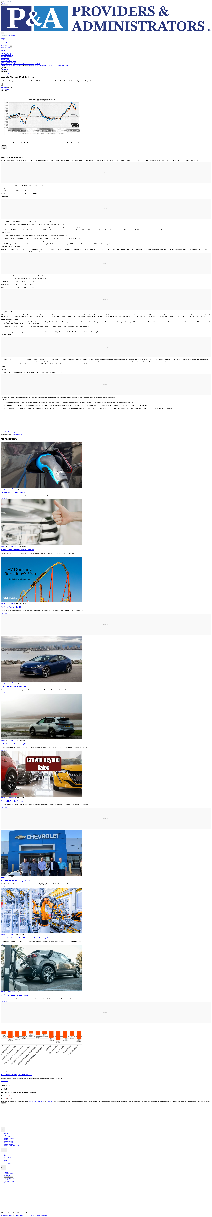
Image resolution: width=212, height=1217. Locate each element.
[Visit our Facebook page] (3, 1089)
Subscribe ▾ (4, 5)
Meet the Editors (10, 65)
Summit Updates (5, 58)
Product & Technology (7, 55)
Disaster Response (5, 45)
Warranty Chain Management (8, 61)
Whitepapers (11, 64)
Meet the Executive (6, 52)
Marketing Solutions (46, 65)
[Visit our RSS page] (5, 1089)
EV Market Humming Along (13, 492)
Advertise (3, 65)
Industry (3, 49)
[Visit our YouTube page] (6, 1089)
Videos (16, 64)
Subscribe (4, 71)
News (12, 1)
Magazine (20, 64)
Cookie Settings (24, 65)
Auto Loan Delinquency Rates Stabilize (17, 550)
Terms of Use (11, 1215)
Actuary (3, 36)
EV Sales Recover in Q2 (11, 607)
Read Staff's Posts (5, 89)
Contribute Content (56, 65)
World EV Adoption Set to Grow (14, 995)
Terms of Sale (19, 1215)
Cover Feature (7, 1)
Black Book (7, 432)
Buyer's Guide (36, 64)
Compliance (4, 42)
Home (2, 73)
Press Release (65, 65)
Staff (8, 1071)
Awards (3, 39)
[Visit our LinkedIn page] (1, 1089)
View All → (4, 1082)
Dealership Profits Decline (12, 801)
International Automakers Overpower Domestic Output (24, 938)
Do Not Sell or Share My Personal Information (35, 1215)
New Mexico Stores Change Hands (15, 880)
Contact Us (17, 65)
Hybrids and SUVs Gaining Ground (16, 744)
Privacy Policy (4, 1215)
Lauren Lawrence (11, 546)
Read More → (4, 498)
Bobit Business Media (35, 65)
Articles (16, 1)
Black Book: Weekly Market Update (16, 1074)
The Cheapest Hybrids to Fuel (13, 686)
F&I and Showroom (17, 434)
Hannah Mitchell (11, 489)
